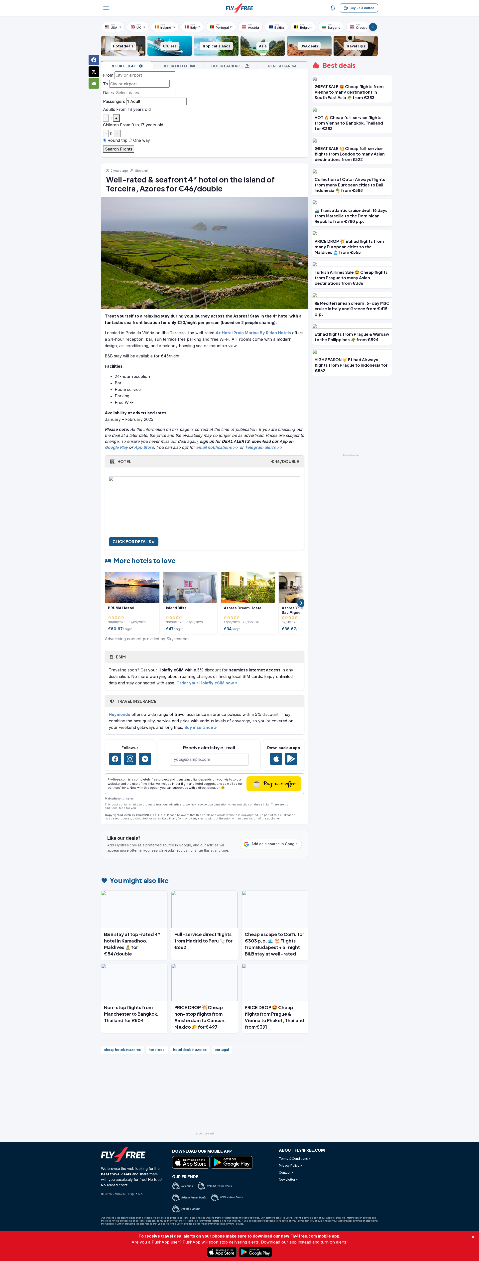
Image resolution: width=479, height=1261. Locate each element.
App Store (144, 447)
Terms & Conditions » (294, 1158)
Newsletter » (288, 1179)
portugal (222, 1050)
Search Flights (118, 149)
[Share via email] (94, 83)
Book (124, 65)
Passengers (114, 101)
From (108, 75)
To (105, 83)
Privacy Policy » (290, 1165)
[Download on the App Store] (276, 759)
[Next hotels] (301, 603)
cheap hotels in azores (122, 1050)
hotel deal (157, 1050)
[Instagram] (130, 759)
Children (111, 124)
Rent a (279, 65)
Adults (109, 109)
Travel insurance (136, 701)
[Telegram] (145, 759)
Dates (108, 92)
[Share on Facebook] (94, 60)
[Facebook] (115, 759)
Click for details (132, 541)
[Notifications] (333, 8)
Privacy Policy (178, 1220)
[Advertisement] (204, 1095)
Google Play (116, 447)
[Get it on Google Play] (291, 759)
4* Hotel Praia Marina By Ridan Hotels (253, 332)
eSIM (120, 656)
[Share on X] (94, 71)
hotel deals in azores (190, 1050)
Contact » (286, 1172)
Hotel (208, 461)
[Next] (373, 27)
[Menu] (106, 8)
